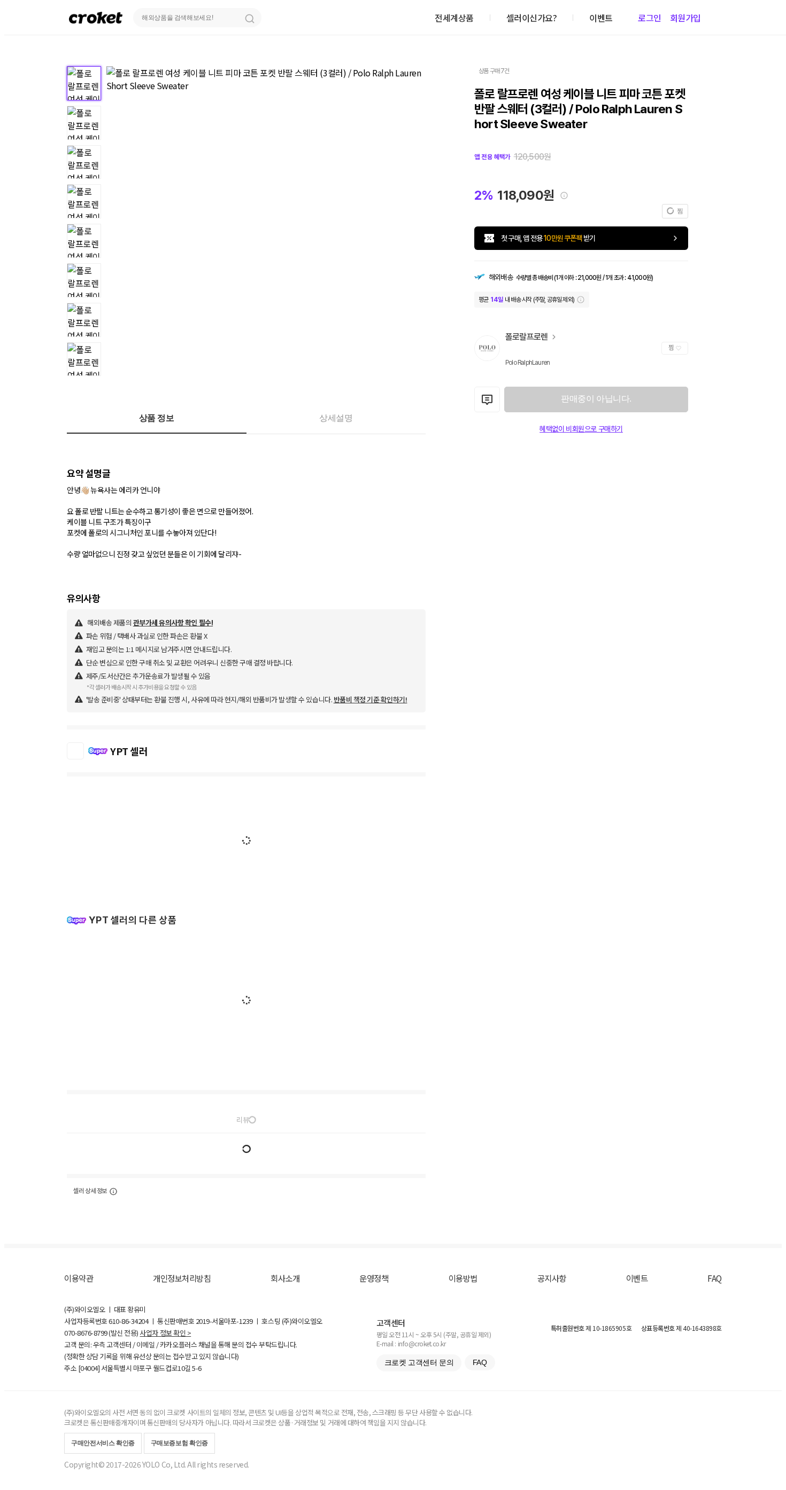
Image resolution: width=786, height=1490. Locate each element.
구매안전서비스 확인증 (103, 1443)
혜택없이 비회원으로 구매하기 (581, 429)
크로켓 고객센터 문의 (418, 1362)
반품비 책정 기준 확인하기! (370, 699)
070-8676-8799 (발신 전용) (101, 1333)
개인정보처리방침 (182, 1278)
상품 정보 (156, 417)
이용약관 (78, 1278)
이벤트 (637, 1278)
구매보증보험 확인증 (179, 1443)
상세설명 (335, 417)
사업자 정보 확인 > (165, 1333)
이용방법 (463, 1278)
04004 (89, 1368)
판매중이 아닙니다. (596, 398)
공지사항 (551, 1278)
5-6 (197, 1368)
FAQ (714, 1278)
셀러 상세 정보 (90, 1191)
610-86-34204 (128, 1321)
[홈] (95, 17)
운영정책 (373, 1278)
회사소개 (285, 1278)
